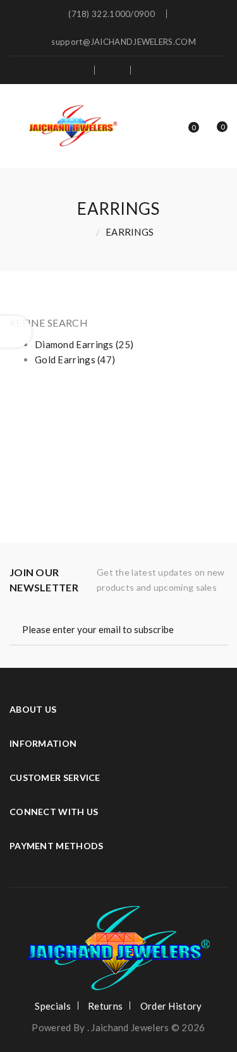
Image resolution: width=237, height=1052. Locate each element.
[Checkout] (114, 70)
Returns (105, 1006)
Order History (171, 1006)
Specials (52, 1006)
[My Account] (155, 70)
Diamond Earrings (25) (84, 344)
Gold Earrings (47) (75, 359)
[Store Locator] (77, 70)
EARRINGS (130, 232)
